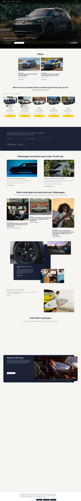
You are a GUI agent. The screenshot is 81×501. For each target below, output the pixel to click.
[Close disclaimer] (76, 380)
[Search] (75, 1)
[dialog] (40, 496)
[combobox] (17, 138)
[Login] (77, 1)
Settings (39, 499)
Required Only (46, 499)
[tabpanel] (40, 107)
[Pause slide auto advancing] (68, 43)
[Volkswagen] (4, 1)
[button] (22, 333)
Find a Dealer (13, 1)
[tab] (72, 42)
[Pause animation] (11, 262)
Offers (9, 1)
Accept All (53, 499)
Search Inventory (18, 1)
